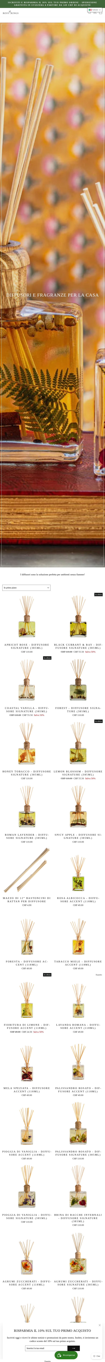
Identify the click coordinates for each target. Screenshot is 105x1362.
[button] (95, 10)
